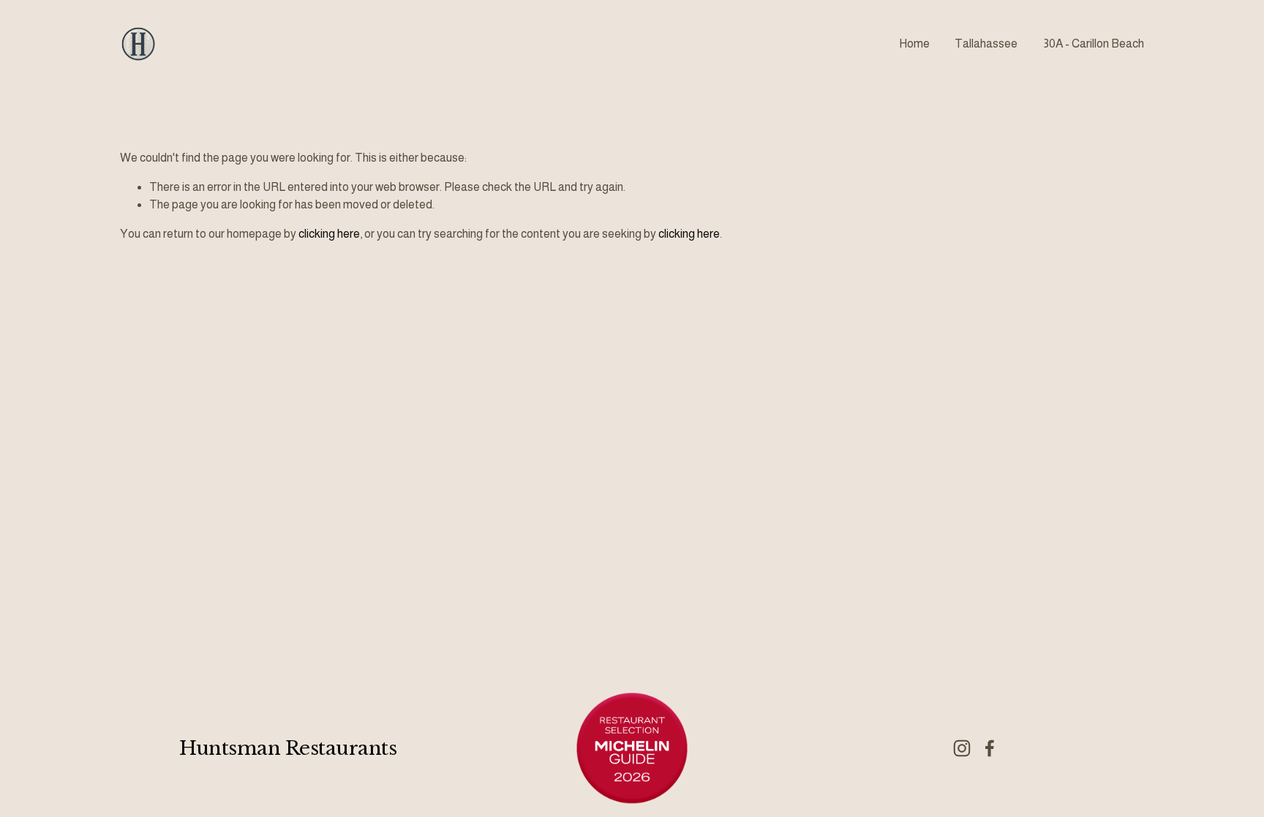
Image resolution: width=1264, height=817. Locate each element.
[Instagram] (962, 748)
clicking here (329, 233)
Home (914, 43)
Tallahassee (986, 43)
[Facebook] (989, 748)
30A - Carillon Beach (1093, 43)
